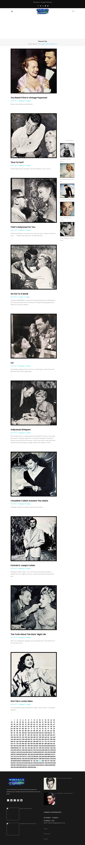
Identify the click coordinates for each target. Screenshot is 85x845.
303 (54, 759)
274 (17, 757)
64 (12, 729)
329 (37, 763)
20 (23, 722)
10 (40, 720)
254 (51, 752)
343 (31, 765)
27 (42, 722)
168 (34, 742)
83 (20, 731)
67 (20, 729)
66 (17, 729)
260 (23, 754)
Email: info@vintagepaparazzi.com (54, 823)
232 (34, 750)
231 (31, 750)
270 (51, 754)
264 (34, 754)
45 (48, 724)
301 (48, 759)
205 (48, 746)
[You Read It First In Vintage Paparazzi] (34, 70)
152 (34, 739)
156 (45, 739)
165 (26, 742)
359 (31, 767)
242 (17, 752)
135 (31, 737)
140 (45, 737)
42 (40, 724)
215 (31, 748)
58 (40, 727)
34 (17, 724)
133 (26, 737)
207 (54, 746)
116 (23, 735)
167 (31, 742)
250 (40, 752)
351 (54, 765)
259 (20, 754)
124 (45, 735)
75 (43, 729)
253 (48, 752)
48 (12, 727)
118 (29, 735)
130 (17, 737)
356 (23, 767)
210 (17, 748)
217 (37, 748)
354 (17, 767)
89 (37, 731)
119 (31, 735)
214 (29, 748)
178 (17, 744)
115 (20, 735)
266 (40, 754)
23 (31, 722)
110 (51, 733)
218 (40, 748)
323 (20, 763)
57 (37, 727)
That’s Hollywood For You (23, 227)
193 (14, 746)
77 (48, 729)
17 (14, 722)
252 (45, 752)
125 (48, 735)
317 (48, 761)
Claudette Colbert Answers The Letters (29, 500)
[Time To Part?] (34, 135)
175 (54, 742)
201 (37, 746)
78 (51, 729)
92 (45, 731)
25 (37, 722)
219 (43, 748)
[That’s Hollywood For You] (34, 200)
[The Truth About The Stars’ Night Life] (34, 607)
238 (51, 750)
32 (12, 724)
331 (43, 763)
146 (17, 739)
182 (29, 744)
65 (14, 729)
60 (45, 727)
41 (37, 724)
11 (42, 720)
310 (29, 761)
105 (37, 733)
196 (23, 746)
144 (12, 739)
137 (37, 737)
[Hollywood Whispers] (34, 402)
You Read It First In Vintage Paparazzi (29, 97)
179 (20, 744)
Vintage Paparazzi (32, 43)
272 (12, 757)
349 (48, 765)
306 (17, 761)
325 (26, 763)
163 (20, 742)
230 (29, 750)
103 (31, 733)
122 (40, 735)
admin (29, 100)
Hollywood (21, 100)
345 (37, 765)
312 (34, 761)
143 (54, 737)
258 (17, 754)
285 (48, 757)
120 (34, 735)
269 (48, 754)
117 (26, 735)
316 (45, 761)
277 (26, 757)
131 (20, 737)
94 (51, 731)
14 (51, 720)
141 (48, 737)
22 (28, 722)
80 (12, 731)
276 (23, 757)
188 (45, 744)
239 (54, 750)
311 (31, 761)
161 (14, 742)
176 (12, 744)
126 (51, 735)
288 (12, 759)
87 (31, 731)
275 (20, 757)
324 (23, 763)
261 (26, 754)
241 (14, 752)
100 (23, 733)
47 (54, 724)
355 (20, 767)
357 (26, 767)
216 (34, 748)
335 (54, 763)
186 (40, 744)
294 (29, 759)
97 (14, 733)
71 (31, 729)
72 (34, 729)
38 (28, 724)
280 (34, 757)
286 (51, 757)
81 (14, 731)
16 (11, 722)
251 (43, 752)
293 (26, 759)
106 (40, 733)
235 (43, 750)
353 (14, 767)
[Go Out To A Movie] (34, 267)
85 (26, 731)
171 (43, 742)
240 (12, 752)
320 (12, 763)
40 (34, 724)
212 (23, 748)
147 (20, 739)
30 (51, 722)
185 (37, 744)
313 (37, 761)
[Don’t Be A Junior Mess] (34, 674)
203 (43, 746)
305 (14, 761)
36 (23, 724)
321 (14, 763)
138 (40, 737)
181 (26, 744)
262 (29, 754)
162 (17, 742)
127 (54, 735)
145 (14, 739)
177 (14, 744)
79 (54, 729)
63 (54, 727)
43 (43, 724)
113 (14, 735)
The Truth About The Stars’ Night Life (28, 634)
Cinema (21, 297)
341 (26, 765)
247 (31, 752)
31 (54, 722)
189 (48, 744)
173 (48, 742)
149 (26, 739)
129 (14, 737)
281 (37, 757)
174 (51, 742)
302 (51, 759)
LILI (12, 362)
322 (17, 763)
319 (54, 761)
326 (29, 763)
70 (28, 729)
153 (37, 739)
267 (43, 754)
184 (34, 744)
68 (23, 729)
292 (23, 759)
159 (54, 739)
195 (20, 746)
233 (37, 750)
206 (51, 746)
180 (23, 744)
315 (43, 761)
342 (29, 765)
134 (29, 737)
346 (40, 765)
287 (54, 757)
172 (45, 742)
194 (17, 746)
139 (43, 737)
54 (29, 727)
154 (40, 739)
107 (43, 733)
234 (40, 750)
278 (29, 757)
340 (23, 765)
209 (14, 748)
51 (20, 727)
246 (29, 752)
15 (54, 720)
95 (54, 731)
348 (45, 765)
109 (48, 733)
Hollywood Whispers (21, 429)
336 (12, 765)
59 (43, 727)
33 (14, 724)
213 (26, 748)
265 (37, 754)
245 (26, 752)
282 (40, 757)
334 (51, 763)
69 (26, 729)
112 (12, 735)
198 (29, 746)
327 (31, 763)
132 (23, 737)
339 (20, 765)
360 (34, 767)
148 (23, 739)
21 (25, 722)
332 (45, 763)
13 (48, 720)
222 (51, 748)
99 (20, 733)
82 (17, 731)
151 (31, 739)
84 (23, 731)
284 (45, 757)
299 (43, 759)
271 (54, 754)
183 (31, 744)
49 (14, 727)
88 (34, 731)
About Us (46, 839)
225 (14, 750)
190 (51, 744)
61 (48, 727)
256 (12, 754)
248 (34, 752)
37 (26, 724)
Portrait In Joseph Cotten (23, 565)
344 (34, 765)
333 (48, 763)
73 (37, 729)
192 (12, 746)
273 (14, 757)
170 (40, 742)
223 (54, 748)
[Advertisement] (42, 26)
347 (43, 765)
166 (29, 742)
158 (51, 739)
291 (20, 759)
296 (34, 759)
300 (45, 759)
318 (51, 761)
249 (37, 752)
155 (43, 739)
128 (12, 737)
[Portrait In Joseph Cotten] (34, 538)
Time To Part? (17, 162)
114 (17, 735)
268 (45, 754)
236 (45, 750)
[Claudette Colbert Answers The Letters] (34, 474)
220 (45, 748)
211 (20, 748)
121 (37, 735)
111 (54, 733)
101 (26, 733)
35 (20, 724)
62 (51, 727)
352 (12, 767)
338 (17, 765)
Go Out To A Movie (19, 293)
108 (45, 733)
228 (23, 750)
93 (48, 731)
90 (40, 731)
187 (43, 744)
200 (34, 746)
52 (23, 727)
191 (54, 744)
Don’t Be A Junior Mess (22, 701)
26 (40, 722)
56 (34, 727)
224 (12, 750)
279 (31, 757)
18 (17, 722)
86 (28, 731)
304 (12, 761)
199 (31, 746)
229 (26, 750)
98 (17, 733)
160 (12, 742)
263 (31, 754)
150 (29, 739)
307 (20, 761)
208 (12, 748)
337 (14, 765)
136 (34, 737)
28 (45, 722)
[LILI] (34, 336)
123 (43, 735)
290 (17, 759)
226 (17, 750)
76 (45, 729)
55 (31, 727)
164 (23, 742)
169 (37, 742)
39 (31, 724)
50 (17, 727)
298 (40, 759)
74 (40, 729)
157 (48, 739)
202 (40, 746)
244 (23, 752)
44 (45, 724)
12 (45, 720)
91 (42, 731)
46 (51, 724)
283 (43, 757)
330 (40, 763)
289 (14, 759)
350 (51, 765)
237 (48, 750)
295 (31, 759)
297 (37, 759)
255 (54, 752)
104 (34, 733)
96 (12, 733)
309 (26, 761)
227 (20, 750)
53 (26, 727)
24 (34, 722)
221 (48, 748)
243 (20, 752)
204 (45, 746)
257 (14, 754)
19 (20, 722)
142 (51, 737)
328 (34, 763)
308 (23, 761)
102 (29, 733)
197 (26, 746)
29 (48, 722)
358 (29, 767)
